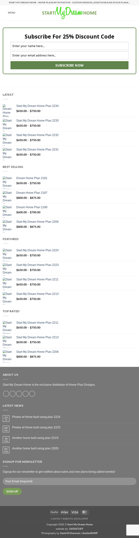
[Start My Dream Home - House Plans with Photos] (69, 13)
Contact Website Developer (69, 519)
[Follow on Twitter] (19, 394)
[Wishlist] (122, 13)
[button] (9, 12)
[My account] (128, 13)
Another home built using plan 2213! (35, 437)
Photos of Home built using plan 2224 (36, 416)
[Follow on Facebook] (6, 394)
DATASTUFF (76, 528)
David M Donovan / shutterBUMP (79, 533)
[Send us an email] (26, 394)
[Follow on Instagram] (13, 394)
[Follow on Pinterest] (32, 394)
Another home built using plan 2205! (35, 448)
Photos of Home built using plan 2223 (36, 427)
